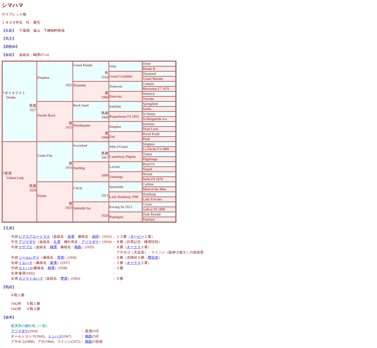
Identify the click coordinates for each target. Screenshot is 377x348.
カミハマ (26, 268)
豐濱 (63, 278)
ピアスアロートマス (34, 236)
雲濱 (60, 257)
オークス (134, 247)
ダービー (137, 236)
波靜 (95, 236)
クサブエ (26, 247)
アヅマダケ (27, 242)
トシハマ (55, 336)
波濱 (70, 236)
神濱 (51, 268)
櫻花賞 (153, 257)
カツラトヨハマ (31, 278)
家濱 (53, 263)
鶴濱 (53, 247)
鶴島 (77, 247)
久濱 (56, 242)
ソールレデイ (29, 257)
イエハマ (26, 263)
